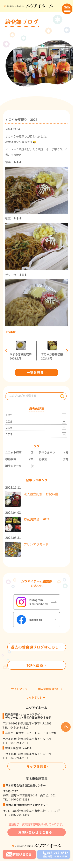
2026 (9, 415)
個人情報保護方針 (49, 689)
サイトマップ (19, 689)
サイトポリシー (35, 697)
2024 (9, 428)
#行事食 (11, 332)
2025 (9, 421)
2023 (9, 434)
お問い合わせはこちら (35, 832)
